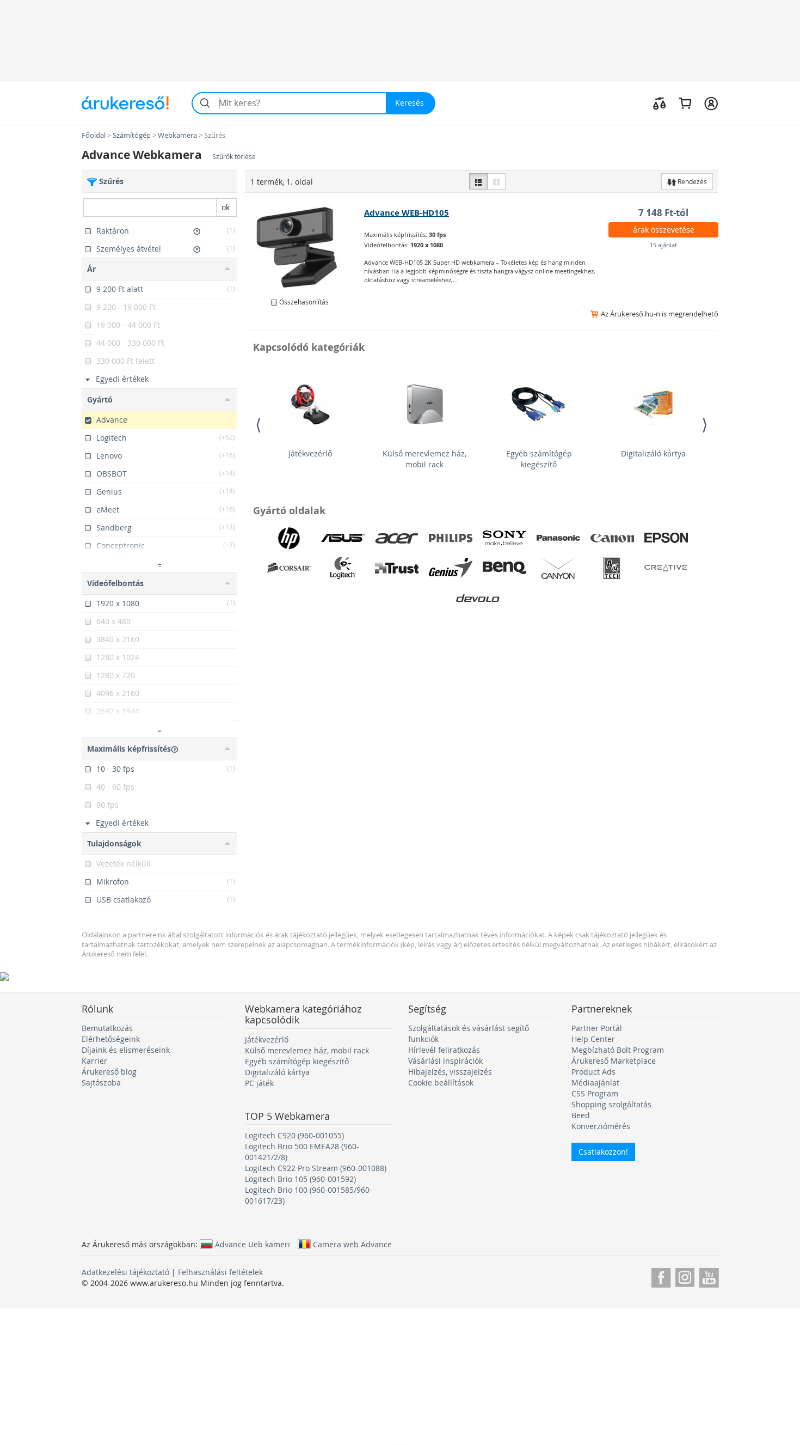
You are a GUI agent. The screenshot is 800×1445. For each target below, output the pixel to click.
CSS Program (594, 1093)
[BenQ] (504, 568)
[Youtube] (708, 1276)
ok (225, 207)
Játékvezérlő (310, 453)
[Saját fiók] (711, 103)
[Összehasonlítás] (659, 103)
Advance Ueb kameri (252, 1244)
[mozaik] (496, 181)
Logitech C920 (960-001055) (294, 1135)
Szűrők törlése (234, 157)
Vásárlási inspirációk (445, 1061)
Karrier (94, 1061)
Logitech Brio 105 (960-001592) (300, 1179)
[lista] (478, 181)
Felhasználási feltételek (220, 1272)
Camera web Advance (352, 1244)
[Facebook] (660, 1276)
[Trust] (397, 568)
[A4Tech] (612, 568)
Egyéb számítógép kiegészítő (539, 459)
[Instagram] (684, 1276)
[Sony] (504, 538)
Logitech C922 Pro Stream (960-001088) (315, 1168)
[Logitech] (343, 568)
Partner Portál (596, 1028)
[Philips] (450, 538)
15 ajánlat (663, 245)
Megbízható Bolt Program (617, 1050)
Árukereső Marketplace (613, 1061)
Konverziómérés (600, 1126)
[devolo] (478, 598)
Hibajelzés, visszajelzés (450, 1071)
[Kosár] (685, 103)
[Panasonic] (558, 538)
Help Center (593, 1039)
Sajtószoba (101, 1082)
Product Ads (593, 1071)
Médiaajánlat (595, 1082)
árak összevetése (663, 229)
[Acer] (397, 538)
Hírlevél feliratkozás (444, 1050)
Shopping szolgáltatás (611, 1104)
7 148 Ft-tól (663, 212)
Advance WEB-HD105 (406, 212)
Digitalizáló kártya (653, 453)
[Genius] (450, 568)
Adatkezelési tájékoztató (125, 1272)
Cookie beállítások (440, 1082)
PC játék (259, 1083)
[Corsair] (289, 568)
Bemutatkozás (107, 1028)
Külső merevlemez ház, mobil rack (424, 459)
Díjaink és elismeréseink (126, 1050)
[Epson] (666, 538)
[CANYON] (558, 568)
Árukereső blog (109, 1071)
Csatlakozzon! (603, 1152)
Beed (580, 1115)
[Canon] (612, 538)
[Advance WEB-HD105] (305, 247)
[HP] (289, 538)
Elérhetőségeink (111, 1039)
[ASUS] (343, 538)
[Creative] (666, 568)
